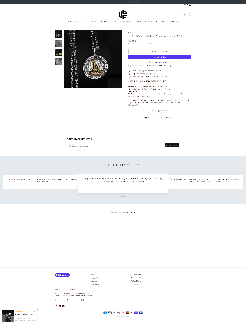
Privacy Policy (136, 275)
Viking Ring (125, 21)
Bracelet (79, 21)
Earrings (148, 21)
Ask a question (160, 111)
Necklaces (91, 21)
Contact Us (94, 278)
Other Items (172, 21)
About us (93, 281)
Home (70, 21)
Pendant (137, 21)
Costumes (159, 21)
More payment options (159, 62)
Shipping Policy (137, 284)
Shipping (131, 43)
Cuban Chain (105, 21)
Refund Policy (136, 281)
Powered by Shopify (123, 316)
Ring (115, 21)
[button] (172, 145)
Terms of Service (138, 278)
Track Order (94, 284)
